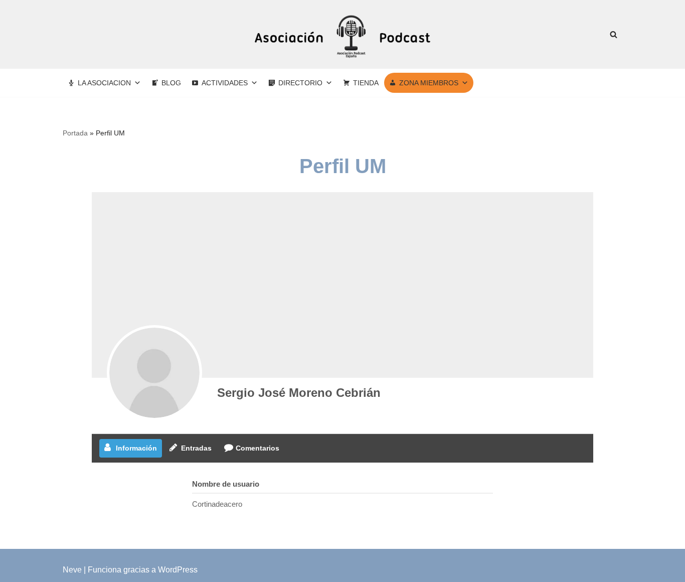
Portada (75, 133)
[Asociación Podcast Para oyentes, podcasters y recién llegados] (342, 34)
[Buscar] (613, 34)
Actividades (225, 83)
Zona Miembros (428, 83)
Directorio (300, 83)
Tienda (366, 83)
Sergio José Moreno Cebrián (299, 392)
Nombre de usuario (225, 484)
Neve (72, 569)
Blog (171, 83)
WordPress (178, 569)
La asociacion (104, 83)
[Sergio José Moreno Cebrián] (154, 372)
